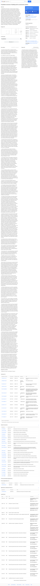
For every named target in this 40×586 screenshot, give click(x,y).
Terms (23, 584)
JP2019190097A (4, 411)
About (9, 584)
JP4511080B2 (3, 475)
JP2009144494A (4, 430)
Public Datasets (19, 584)
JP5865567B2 (3, 439)
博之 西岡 (32, 17)
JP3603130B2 (3, 441)
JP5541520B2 (3, 445)
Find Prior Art (35, 11)
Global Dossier (35, 43)
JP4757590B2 (3, 470)
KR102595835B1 (4, 454)
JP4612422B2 (3, 452)
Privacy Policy (27, 584)
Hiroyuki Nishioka (28, 17)
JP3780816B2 (3, 434)
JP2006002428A (4, 457)
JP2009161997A (4, 386)
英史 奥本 (35, 16)
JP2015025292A (4, 432)
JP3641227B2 (3, 450)
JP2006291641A (4, 378)
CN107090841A (4, 401)
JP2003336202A (4, 484)
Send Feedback (13, 584)
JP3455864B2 (3, 468)
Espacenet (31, 43)
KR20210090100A (4, 447)
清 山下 (30, 18)
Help (31, 584)
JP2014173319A (4, 464)
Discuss (27, 44)
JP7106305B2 (3, 472)
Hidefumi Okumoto (31, 16)
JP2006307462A (4, 380)
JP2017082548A (4, 396)
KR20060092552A (4, 437)
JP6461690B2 (3, 460)
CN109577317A (4, 404)
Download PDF (29, 11)
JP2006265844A (4, 466)
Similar (28, 12)
